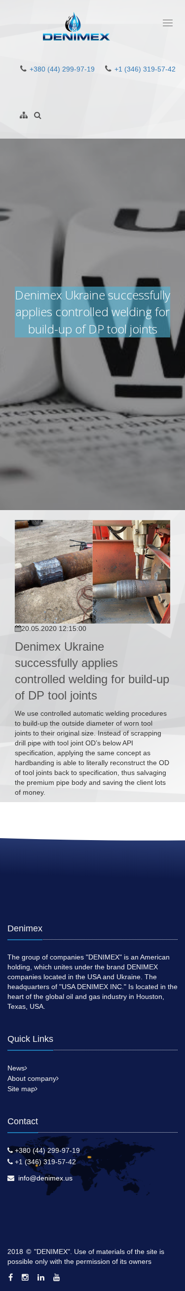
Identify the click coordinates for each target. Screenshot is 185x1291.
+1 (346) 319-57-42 (145, 69)
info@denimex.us (45, 1178)
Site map (21, 1089)
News (16, 1068)
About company (31, 1078)
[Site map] (23, 115)
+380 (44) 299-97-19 (62, 69)
